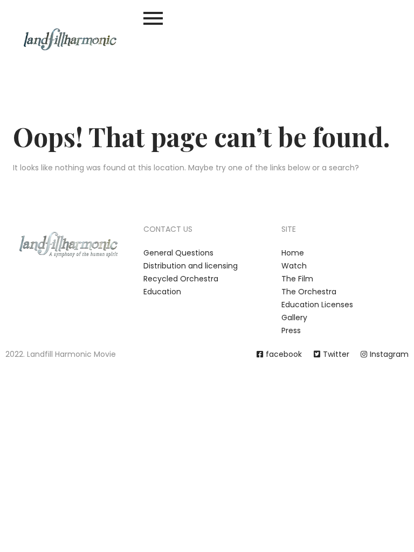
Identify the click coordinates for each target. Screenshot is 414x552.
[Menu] (207, 18)
